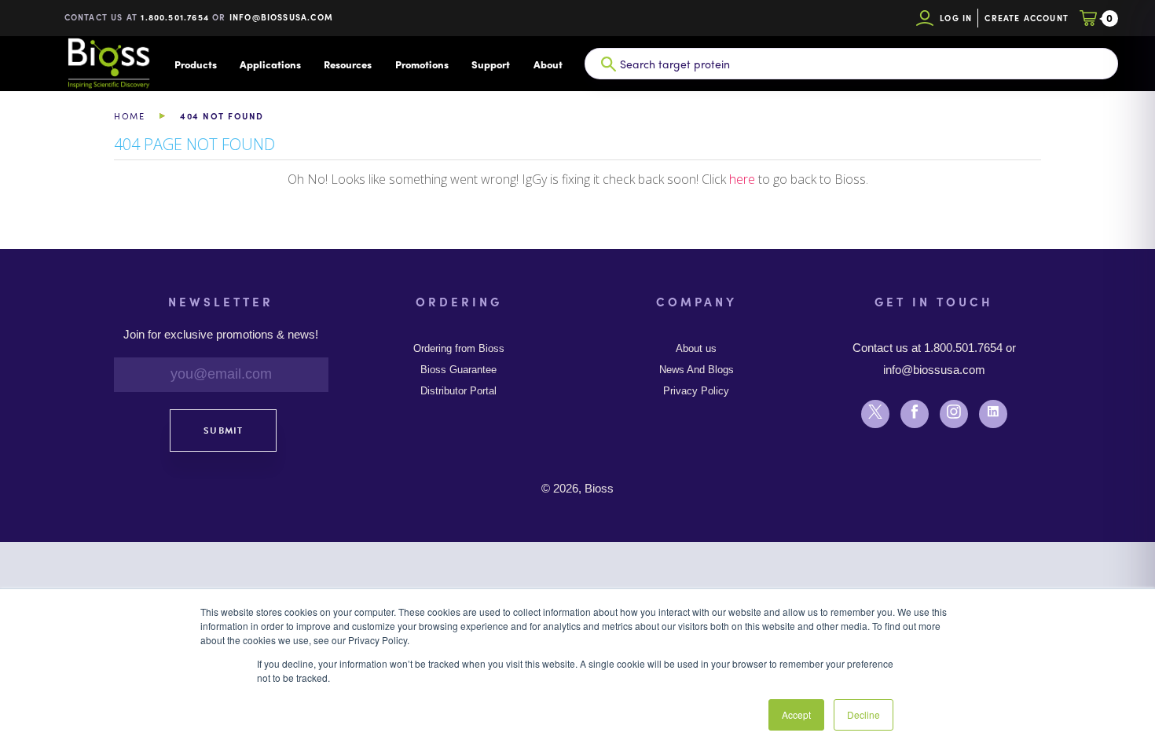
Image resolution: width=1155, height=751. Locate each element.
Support (490, 64)
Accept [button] (796, 714)
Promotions (422, 64)
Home (129, 116)
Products (195, 64)
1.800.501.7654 (175, 17)
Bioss (108, 63)
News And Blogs (696, 370)
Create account (1026, 18)
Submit (223, 430)
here (742, 179)
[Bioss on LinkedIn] (914, 414)
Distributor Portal (458, 391)
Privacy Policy (696, 391)
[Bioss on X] (875, 414)
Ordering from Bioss (458, 348)
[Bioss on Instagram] (954, 414)
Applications (270, 64)
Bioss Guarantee (458, 370)
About (548, 64)
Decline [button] (863, 714)
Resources (348, 64)
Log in (956, 18)
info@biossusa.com (281, 17)
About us (696, 348)
